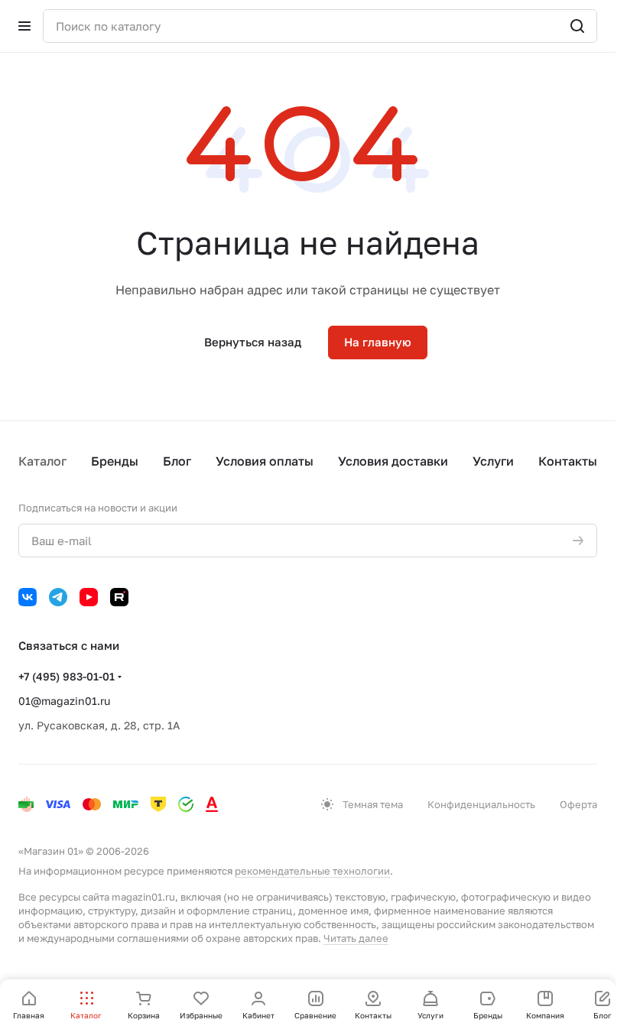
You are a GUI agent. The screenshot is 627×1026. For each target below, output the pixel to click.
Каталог (42, 461)
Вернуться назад (252, 342)
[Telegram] (58, 597)
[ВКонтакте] (27, 597)
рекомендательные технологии (312, 871)
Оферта (578, 804)
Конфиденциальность (481, 804)
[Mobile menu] (24, 26)
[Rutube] (119, 597)
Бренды (114, 461)
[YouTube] (89, 597)
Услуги (493, 461)
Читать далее (355, 938)
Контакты (567, 461)
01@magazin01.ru (64, 700)
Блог (177, 461)
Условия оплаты (265, 461)
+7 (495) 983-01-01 (66, 676)
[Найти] (577, 26)
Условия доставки (393, 461)
